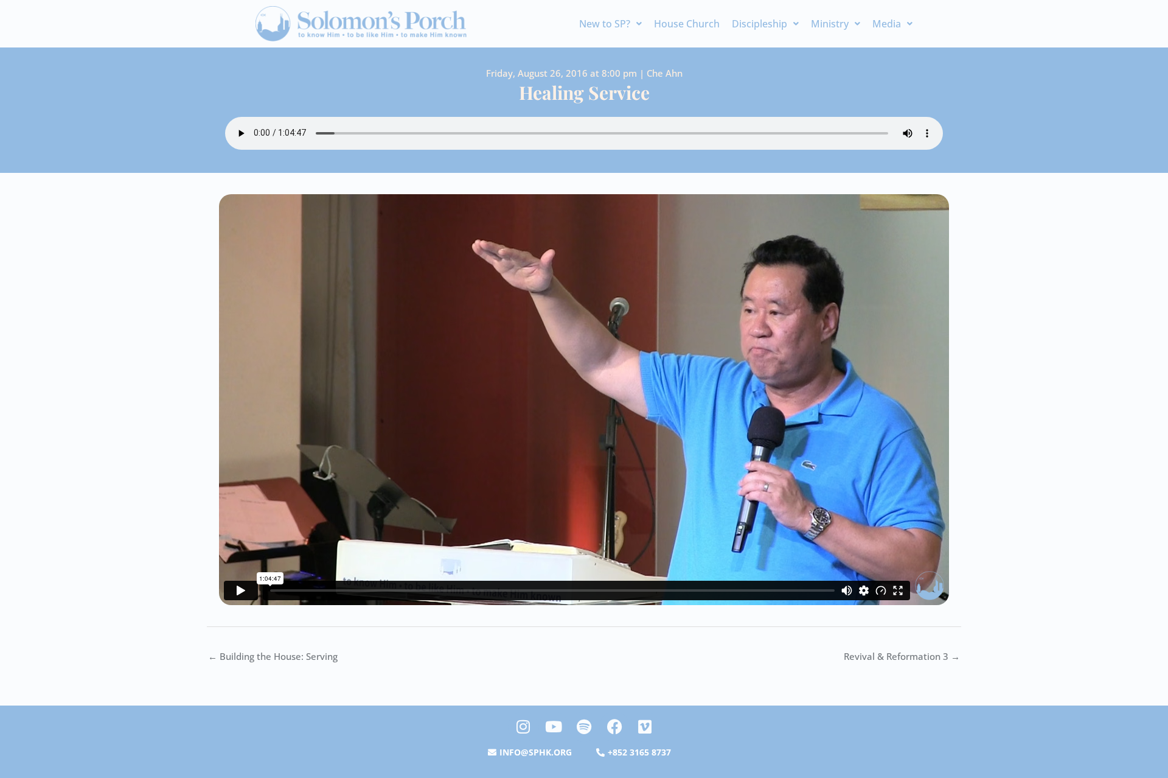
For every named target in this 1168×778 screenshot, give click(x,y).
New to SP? (604, 23)
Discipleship (759, 23)
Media (886, 23)
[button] (610, 24)
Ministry (830, 23)
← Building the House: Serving (273, 656)
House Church (687, 23)
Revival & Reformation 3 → (902, 656)
